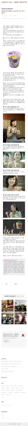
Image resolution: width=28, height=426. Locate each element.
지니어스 (9, 394)
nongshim (23, 392)
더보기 (2, 397)
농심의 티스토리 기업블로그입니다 (10, 338)
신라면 (7, 390)
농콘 (23, 388)
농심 (12, 385)
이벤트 (7, 385)
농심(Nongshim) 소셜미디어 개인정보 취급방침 (11, 361)
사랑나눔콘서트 (20, 390)
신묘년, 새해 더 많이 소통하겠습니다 (8, 366)
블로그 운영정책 (4, 369)
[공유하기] (9, 284)
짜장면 (3, 388)
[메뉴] (26, 2)
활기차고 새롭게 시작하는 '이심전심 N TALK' (10, 363)
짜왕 (3, 390)
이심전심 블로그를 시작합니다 (7, 371)
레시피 (8, 388)
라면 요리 (11, 392)
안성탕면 (21, 385)
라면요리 (13, 390)
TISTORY (14, 424)
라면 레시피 (4, 392)
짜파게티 (17, 392)
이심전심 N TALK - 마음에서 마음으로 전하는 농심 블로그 (11, 335)
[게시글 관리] (10, 284)
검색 (25, 405)
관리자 (19, 424)
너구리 (18, 388)
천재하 (3, 394)
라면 (3, 385)
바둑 (16, 385)
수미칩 (13, 388)
